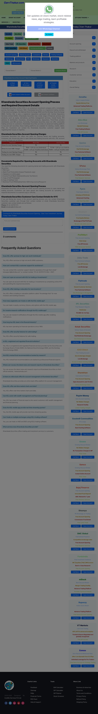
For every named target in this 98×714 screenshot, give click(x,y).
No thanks (49, 34)
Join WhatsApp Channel (49, 29)
